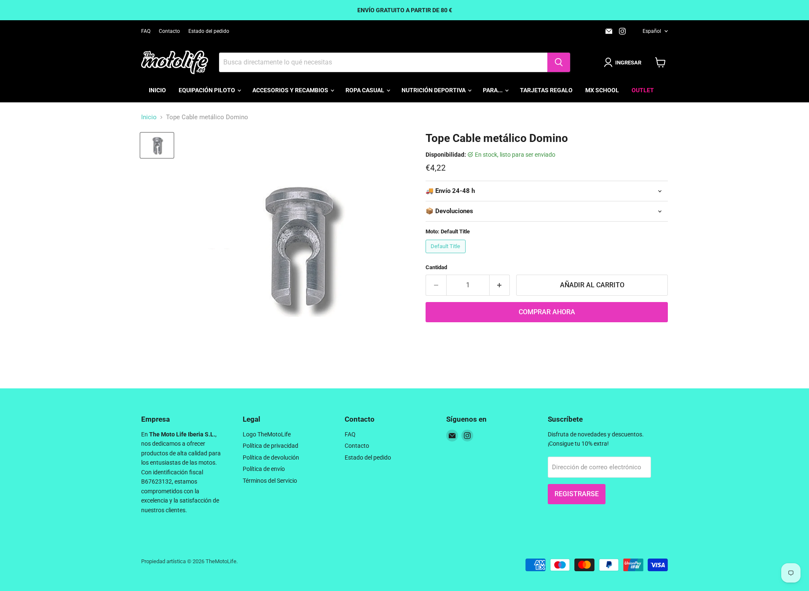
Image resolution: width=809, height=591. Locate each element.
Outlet (643, 90)
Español (652, 31)
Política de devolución (271, 457)
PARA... (493, 90)
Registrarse (577, 494)
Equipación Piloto (207, 90)
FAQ (145, 31)
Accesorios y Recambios (290, 90)
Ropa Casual (366, 90)
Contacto (169, 31)
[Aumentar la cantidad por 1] (500, 285)
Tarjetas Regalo (546, 90)
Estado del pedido (208, 31)
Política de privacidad (270, 445)
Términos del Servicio (270, 480)
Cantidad (436, 267)
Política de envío (264, 468)
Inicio (157, 90)
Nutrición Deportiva (434, 90)
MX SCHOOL (602, 90)
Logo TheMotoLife (267, 434)
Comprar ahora (547, 312)
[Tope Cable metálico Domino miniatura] (157, 145)
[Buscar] (558, 62)
